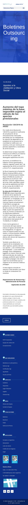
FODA (4, 422)
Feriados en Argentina (8, 440)
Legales (5, 391)
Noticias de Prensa (8, 425)
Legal (4, 451)
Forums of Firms (7, 374)
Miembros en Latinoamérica (10, 363)
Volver (7, 320)
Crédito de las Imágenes (9, 449)
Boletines (5, 417)
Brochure (5, 420)
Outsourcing (6, 394)
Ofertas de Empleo (8, 404)
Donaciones (6, 443)
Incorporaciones (7, 345)
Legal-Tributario (7, 388)
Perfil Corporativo (7, 340)
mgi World (5, 371)
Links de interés (7, 446)
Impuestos (5, 385)
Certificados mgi (7, 369)
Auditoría (5, 382)
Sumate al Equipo (7, 407)
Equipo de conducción (8, 342)
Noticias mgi (6, 366)
